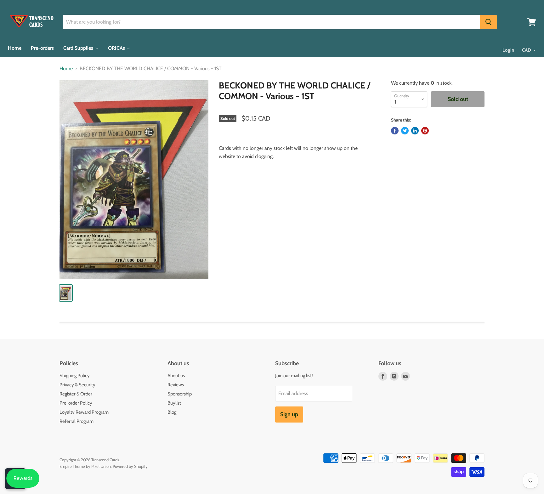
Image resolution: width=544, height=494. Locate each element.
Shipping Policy (75, 375)
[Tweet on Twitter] (405, 130)
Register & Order (76, 394)
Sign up (289, 414)
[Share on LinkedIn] (415, 130)
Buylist (174, 403)
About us (176, 375)
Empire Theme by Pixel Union (85, 466)
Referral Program (77, 421)
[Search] (488, 22)
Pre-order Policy (76, 403)
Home (66, 68)
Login (508, 50)
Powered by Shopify (130, 466)
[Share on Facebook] (395, 130)
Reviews (175, 385)
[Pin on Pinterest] (425, 130)
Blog (171, 412)
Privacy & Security (77, 385)
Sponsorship (179, 394)
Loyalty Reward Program (84, 412)
